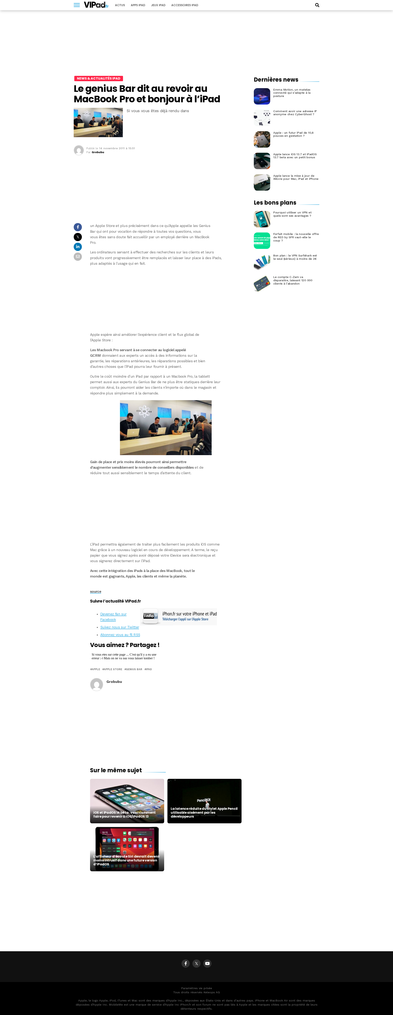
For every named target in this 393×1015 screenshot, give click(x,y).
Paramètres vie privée (196, 988)
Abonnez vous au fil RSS (120, 635)
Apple (96, 669)
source (95, 591)
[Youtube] (207, 963)
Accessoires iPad (184, 5)
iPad (149, 669)
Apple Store (113, 669)
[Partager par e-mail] (78, 258)
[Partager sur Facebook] (78, 228)
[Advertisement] (166, 299)
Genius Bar (134, 669)
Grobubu (98, 152)
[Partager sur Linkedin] (78, 248)
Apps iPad (138, 5)
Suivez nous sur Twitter (119, 627)
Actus (120, 5)
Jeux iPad (158, 5)
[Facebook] (186, 963)
